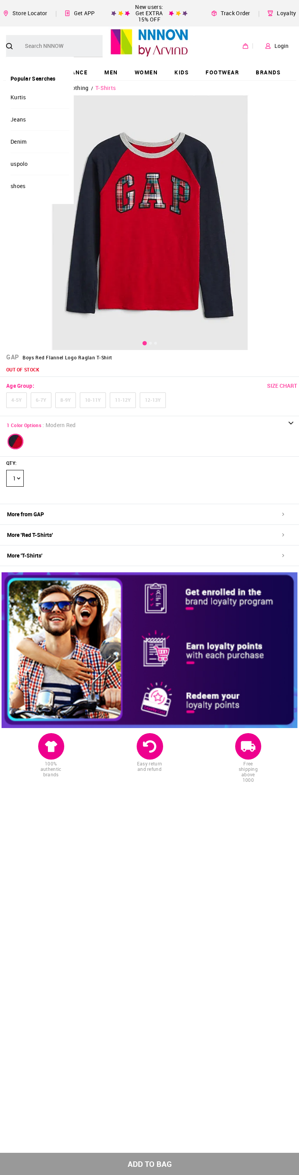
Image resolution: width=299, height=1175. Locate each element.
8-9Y (65, 400)
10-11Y (93, 400)
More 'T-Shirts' (24, 555)
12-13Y (153, 400)
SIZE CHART (282, 385)
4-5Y (16, 400)
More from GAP (25, 514)
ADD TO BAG (150, 1164)
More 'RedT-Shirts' (30, 534)
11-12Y (123, 400)
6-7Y (41, 400)
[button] (15, 441)
